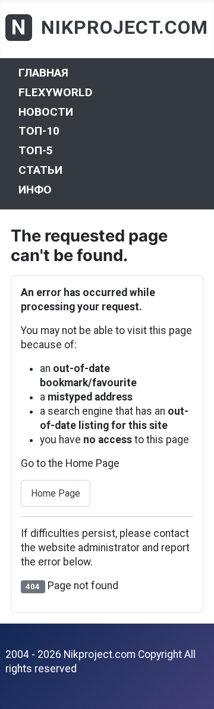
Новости (45, 111)
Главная (43, 73)
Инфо (35, 189)
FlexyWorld (55, 92)
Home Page (55, 493)
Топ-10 (38, 131)
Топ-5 (35, 150)
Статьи (40, 170)
